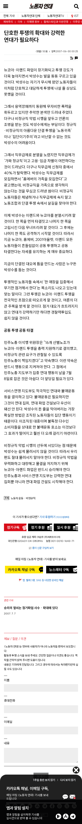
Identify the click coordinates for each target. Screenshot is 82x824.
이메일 (8, 722)
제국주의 (8, 22)
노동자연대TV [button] (55, 15)
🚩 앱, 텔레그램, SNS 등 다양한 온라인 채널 (41, 580)
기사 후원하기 (54, 517)
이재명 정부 (33, 22)
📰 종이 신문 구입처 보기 (41, 547)
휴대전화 (9, 700)
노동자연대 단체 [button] (30, 15)
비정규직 (30, 498)
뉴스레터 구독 (59, 569)
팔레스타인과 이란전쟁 (56, 22)
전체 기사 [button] (9, 15)
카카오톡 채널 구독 (21, 569)
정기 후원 (38, 527)
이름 (7, 680)
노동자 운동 (17, 498)
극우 (20, 22)
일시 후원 (63, 527)
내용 (7, 743)
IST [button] (76, 15)
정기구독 (13, 527)
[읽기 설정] (71, 58)
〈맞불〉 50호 (42, 51)
